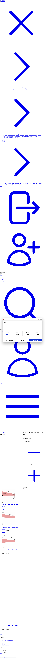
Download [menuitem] (3, 140)
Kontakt (1, 186)
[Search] (0, 273)
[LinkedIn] (0, 653)
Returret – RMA (4, 639)
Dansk (3, 331)
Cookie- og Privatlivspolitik (5, 645)
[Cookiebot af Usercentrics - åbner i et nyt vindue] (38, 319)
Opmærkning (4, 430)
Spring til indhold (2, 0)
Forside (1, 430)
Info (2, 643)
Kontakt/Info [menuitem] (3, 141)
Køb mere (2, 659)
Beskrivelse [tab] (3, 432)
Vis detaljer (38, 337)
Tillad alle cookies (35, 340)
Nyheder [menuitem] (3, 138)
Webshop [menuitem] (3, 139)
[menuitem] (23, 277)
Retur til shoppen (6, 657)
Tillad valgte (22, 340)
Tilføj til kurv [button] (3, 509)
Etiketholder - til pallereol (10, 430)
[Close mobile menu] (21, 44)
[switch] (17, 334)
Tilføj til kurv (25, 487)
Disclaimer (3, 644)
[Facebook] (1, 653)
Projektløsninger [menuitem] (4, 45)
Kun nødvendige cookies (9, 340)
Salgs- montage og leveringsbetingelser (7, 640)
